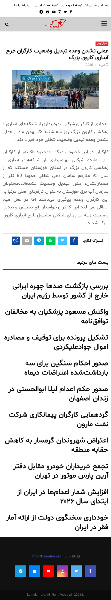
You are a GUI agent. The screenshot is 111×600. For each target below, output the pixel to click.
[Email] (34, 571)
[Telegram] (20, 571)
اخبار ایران (102, 43)
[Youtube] (48, 571)
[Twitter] (76, 571)
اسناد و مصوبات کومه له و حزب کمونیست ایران (71, 5)
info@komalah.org (46, 556)
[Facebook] (90, 571)
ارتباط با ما (22, 5)
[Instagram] (62, 571)
